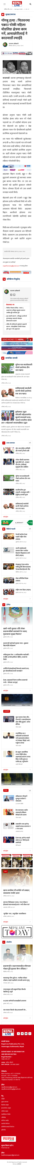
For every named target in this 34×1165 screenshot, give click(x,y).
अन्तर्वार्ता (6, 711)
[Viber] (29, 1033)
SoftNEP (19, 1164)
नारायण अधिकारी (13, 44)
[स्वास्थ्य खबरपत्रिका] (17, 1139)
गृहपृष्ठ (3, 1099)
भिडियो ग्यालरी (10, 529)
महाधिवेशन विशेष (5, 1114)
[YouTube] (26, 1033)
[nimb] (17, 166)
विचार (5, 790)
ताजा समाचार (10, 443)
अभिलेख (3, 1117)
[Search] (30, 4)
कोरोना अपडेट (5, 1120)
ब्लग (5, 871)
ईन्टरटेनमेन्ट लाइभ (6, 1108)
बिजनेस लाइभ (5, 1105)
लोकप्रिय (9, 942)
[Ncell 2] (17, 170)
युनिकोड (3, 1130)
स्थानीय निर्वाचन (5, 1124)
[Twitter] (22, 1033)
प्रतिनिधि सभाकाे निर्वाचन (7, 1127)
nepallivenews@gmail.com (11, 266)
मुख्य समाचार (4, 1102)
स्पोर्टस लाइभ (4, 1111)
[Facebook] (18, 1033)
